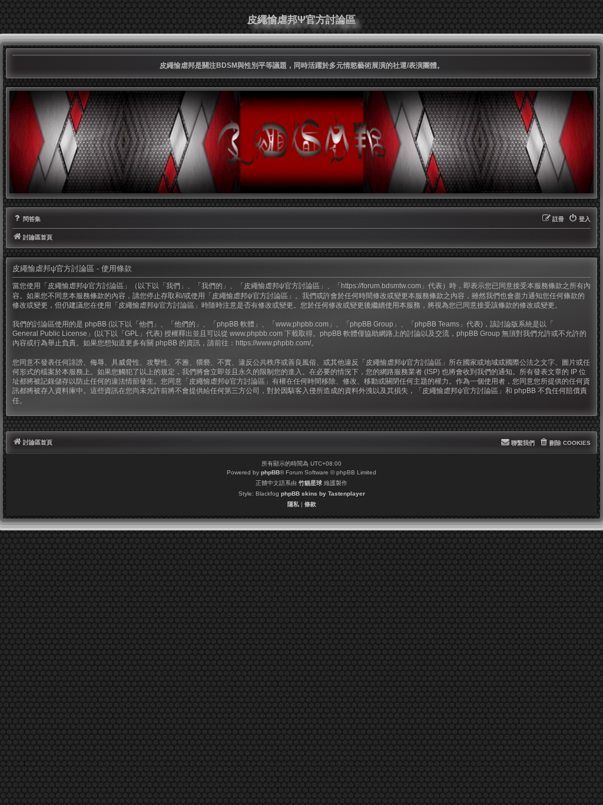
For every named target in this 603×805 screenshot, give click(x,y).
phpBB (270, 472)
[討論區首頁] (301, 142)
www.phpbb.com (256, 333)
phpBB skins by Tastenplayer (323, 493)
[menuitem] (26, 219)
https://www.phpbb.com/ (273, 343)
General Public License (49, 333)
